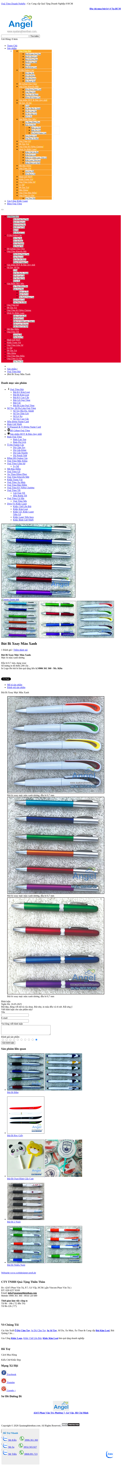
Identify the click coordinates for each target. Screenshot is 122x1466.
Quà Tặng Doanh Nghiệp (13, 3)
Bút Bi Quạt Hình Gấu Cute (20, 1178)
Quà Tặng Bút (14, 371)
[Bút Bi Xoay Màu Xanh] (19, 619)
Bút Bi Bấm (12, 1092)
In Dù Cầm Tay (38, 1330)
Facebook (11, 1374)
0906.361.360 (20, 211)
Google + (11, 1390)
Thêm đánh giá (20, 650)
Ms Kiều (12, 1440)
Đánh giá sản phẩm (16, 687)
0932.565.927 (36, 211)
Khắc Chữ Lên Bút (32, 1338)
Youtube (10, 1382)
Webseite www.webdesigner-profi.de (18, 1272)
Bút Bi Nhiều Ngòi (16, 1265)
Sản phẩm (12, 369)
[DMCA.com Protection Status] (70, 1425)
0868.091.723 (30, 1454)
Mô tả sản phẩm (14, 684)
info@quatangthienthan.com (22, 1293)
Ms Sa (11, 1447)
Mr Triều (12, 1454)
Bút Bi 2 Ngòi (14, 1222)
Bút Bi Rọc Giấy (15, 1135)
